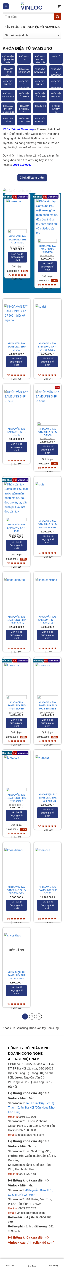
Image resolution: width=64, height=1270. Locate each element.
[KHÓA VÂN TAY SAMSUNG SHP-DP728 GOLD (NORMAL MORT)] (48, 318)
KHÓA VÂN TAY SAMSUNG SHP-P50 (47, 249)
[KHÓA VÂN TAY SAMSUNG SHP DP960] (16, 318)
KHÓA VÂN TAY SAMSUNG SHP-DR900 (47, 432)
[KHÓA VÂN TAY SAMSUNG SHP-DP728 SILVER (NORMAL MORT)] (48, 496)
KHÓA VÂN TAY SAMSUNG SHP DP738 (48, 890)
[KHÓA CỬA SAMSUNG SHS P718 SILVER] (16, 677)
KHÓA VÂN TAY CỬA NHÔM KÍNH (8, 109)
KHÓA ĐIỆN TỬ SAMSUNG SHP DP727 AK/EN (16, 975)
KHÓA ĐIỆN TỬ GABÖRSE (56, 72)
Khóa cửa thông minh (8, 72)
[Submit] (57, 16)
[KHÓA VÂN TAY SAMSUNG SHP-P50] (47, 217)
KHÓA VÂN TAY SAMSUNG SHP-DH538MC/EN (16, 890)
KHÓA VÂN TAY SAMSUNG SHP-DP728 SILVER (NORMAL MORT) (47, 526)
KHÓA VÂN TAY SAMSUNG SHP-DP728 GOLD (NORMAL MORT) (47, 348)
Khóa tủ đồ (40, 106)
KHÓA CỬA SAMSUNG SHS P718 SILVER (16, 705)
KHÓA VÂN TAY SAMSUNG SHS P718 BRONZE (48, 705)
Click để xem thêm (32, 177)
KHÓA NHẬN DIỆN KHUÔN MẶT (8, 59)
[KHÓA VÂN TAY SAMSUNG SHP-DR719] (16, 404)
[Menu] (6, 6)
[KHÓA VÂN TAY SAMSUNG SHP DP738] (48, 862)
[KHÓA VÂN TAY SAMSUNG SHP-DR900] (48, 404)
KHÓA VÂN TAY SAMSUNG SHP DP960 (16, 346)
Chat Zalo (10, 1265)
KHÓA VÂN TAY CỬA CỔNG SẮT (40, 59)
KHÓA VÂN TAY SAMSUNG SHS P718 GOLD (17, 239)
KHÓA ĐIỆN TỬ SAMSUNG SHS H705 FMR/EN (48, 797)
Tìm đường (53, 1265)
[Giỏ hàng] (59, 6)
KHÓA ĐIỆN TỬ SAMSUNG (24, 84)
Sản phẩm (12, 27)
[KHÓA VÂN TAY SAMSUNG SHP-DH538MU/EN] (48, 592)
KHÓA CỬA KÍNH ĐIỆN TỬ (24, 109)
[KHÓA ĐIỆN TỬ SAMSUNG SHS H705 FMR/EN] (48, 769)
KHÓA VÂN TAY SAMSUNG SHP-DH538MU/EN (47, 619)
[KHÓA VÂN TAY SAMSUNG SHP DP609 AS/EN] (16, 592)
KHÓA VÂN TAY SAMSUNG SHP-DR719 (16, 432)
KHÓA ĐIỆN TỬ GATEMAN (56, 84)
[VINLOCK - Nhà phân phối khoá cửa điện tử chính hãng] (32, 6)
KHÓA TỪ (56, 56)
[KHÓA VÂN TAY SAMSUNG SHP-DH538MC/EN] (16, 862)
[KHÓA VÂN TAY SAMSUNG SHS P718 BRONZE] (48, 677)
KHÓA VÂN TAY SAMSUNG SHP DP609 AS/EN (16, 619)
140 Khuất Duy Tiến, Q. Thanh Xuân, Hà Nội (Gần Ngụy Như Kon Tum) (31, 1108)
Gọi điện (32, 1266)
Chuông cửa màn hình (56, 109)
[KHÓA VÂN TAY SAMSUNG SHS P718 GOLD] (17, 212)
